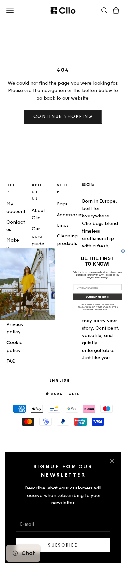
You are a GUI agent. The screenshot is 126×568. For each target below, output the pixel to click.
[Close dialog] (123, 251)
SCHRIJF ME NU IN (97, 297)
